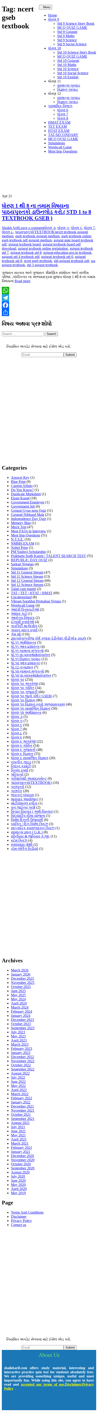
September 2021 (22, 1119)
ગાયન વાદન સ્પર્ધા (24, 630)
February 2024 (21, 1011)
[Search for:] (23, 334)
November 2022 (22, 1061)
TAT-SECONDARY (63, 135)
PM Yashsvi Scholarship (28, 552)
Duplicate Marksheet (26, 494)
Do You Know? (22, 490)
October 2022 (21, 1065)
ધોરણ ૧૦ (17, 679)
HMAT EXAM (59, 122)
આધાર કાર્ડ (19, 614)
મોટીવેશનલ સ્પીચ (24, 803)
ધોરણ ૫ (63, 228)
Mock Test (18, 527)
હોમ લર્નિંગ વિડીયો (24, 849)
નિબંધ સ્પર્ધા (19, 770)
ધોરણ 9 (53, 19)
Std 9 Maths (66, 36)
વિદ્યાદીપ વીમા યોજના (28, 816)
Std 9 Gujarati (67, 32)
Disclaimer (18, 1216)
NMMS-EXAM (22, 543)
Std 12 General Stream (27, 581)
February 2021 (21, 1147)
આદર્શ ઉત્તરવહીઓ (25, 609)
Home (52, 15)
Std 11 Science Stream (27, 576)
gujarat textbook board (24, 244)
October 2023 (21, 1024)
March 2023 (19, 1044)
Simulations (56, 143)
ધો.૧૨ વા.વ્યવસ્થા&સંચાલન (31, 675)
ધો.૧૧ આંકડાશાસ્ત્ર (25, 647)
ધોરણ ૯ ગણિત (21, 745)
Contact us (18, 1225)
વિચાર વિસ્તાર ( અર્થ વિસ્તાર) (32, 811)
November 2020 (22, 1160)
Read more (22, 281)
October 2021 (21, 1114)
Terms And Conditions (27, 1212)
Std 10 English (67, 77)
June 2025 (18, 991)
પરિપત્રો (17, 774)
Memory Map (21, 523)
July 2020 (18, 1176)
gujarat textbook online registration (43, 248)
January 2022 (20, 1102)
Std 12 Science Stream (27, 585)
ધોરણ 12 (54, 94)
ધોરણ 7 (62, 114)
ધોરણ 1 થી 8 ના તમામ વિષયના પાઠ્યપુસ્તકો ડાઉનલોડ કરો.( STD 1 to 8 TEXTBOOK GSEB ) (46, 212)
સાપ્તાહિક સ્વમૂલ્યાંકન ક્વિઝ (32, 828)
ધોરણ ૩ (50, 228)
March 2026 (19, 970)
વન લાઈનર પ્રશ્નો (23, 807)
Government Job (23, 506)
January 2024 (20, 1016)
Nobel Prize (19, 548)
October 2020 (21, 1164)
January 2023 (20, 1053)
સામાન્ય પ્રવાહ (68, 85)
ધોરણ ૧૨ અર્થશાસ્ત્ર (26, 712)
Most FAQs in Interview (28, 531)
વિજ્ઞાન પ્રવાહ (67, 89)
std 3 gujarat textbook (42, 265)
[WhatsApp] (49, 290)
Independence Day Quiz (28, 519)
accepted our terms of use (42, 1384)
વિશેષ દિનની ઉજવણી (27, 820)
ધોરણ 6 (62, 110)
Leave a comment (31, 228)
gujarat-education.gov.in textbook (67, 252)
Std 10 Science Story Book (76, 52)
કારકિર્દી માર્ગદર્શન (24, 626)
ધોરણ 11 (54, 81)
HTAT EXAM (58, 131)
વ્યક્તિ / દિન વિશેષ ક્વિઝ (29, 824)
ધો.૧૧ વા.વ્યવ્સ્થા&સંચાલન (30, 655)
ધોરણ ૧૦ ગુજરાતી (24, 692)
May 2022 (18, 1086)
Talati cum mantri (23, 589)
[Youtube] (35, 1401)
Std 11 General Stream (27, 572)
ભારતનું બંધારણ (22, 795)
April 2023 (19, 1040)
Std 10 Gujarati (68, 61)
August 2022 (20, 1073)
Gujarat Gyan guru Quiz (28, 510)
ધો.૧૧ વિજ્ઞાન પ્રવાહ (26, 659)
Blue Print (18, 482)
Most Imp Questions (62, 151)
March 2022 (19, 1094)
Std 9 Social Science (72, 44)
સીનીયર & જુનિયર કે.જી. (30, 836)
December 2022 (22, 1057)
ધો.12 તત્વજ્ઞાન (22, 667)
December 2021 (22, 1106)
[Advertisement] (49, 411)
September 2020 (22, 1168)
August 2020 (20, 1172)
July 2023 (18, 1032)
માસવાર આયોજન (24, 799)
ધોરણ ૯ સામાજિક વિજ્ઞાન (29, 758)
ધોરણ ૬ (76, 228)
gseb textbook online (76, 236)
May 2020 (18, 1185)
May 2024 (18, 999)
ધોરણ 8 (62, 118)
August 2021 (20, 1123)
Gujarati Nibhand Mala (27, 515)
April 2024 (19, 1003)
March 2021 (19, 1143)
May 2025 (18, 995)
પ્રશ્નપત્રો (17, 787)
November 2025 (22, 983)
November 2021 (22, 1110)
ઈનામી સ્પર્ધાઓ (22, 622)
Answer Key (20, 477)
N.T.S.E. (17, 539)
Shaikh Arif (10, 228)
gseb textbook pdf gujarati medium (27, 240)
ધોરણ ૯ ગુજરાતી (23, 750)
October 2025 (21, 987)
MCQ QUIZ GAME (72, 28)
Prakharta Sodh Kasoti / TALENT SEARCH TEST (48, 556)
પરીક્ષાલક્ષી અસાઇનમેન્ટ (29, 778)
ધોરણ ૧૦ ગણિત (22, 688)
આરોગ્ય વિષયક (23, 618)
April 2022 (19, 1090)
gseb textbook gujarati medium (37, 236)
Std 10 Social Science (72, 73)
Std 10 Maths (66, 65)
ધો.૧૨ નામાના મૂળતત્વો (27, 671)
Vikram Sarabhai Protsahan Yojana (36, 601)
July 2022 (18, 1077)
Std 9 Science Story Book (75, 23)
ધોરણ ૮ (7, 232)
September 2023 (22, 1028)
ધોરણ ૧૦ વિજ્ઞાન (23, 700)
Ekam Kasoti (20, 498)
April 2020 (19, 1189)
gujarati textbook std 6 (57, 257)
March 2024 (19, 1007)
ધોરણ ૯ (16, 737)
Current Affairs (22, 486)
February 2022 (21, 1098)
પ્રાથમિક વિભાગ (60, 106)
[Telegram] (49, 297)
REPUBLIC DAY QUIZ (29, 560)
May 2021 (18, 1135)
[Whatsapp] (62, 1401)
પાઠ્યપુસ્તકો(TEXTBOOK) (35, 232)
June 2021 (18, 1131)
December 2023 (22, 1020)
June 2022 (18, 1082)
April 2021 (19, 1139)
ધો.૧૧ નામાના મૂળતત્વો (27, 651)
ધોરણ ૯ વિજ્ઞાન (22, 754)
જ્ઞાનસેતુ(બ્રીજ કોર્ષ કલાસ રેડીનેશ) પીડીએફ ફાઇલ (48, 638)
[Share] (49, 312)
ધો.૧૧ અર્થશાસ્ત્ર (23, 642)
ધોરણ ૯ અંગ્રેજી (23, 741)
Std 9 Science (67, 40)
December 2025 (22, 978)
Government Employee (27, 502)
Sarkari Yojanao (22, 564)
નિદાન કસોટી (21, 766)
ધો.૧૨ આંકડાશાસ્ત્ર (25, 663)
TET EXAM (57, 127)
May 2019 (18, 1193)
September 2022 (22, 1069)
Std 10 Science (68, 69)
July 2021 (18, 1127)
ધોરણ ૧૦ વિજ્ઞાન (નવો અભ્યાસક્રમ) (38, 704)
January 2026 (20, 974)
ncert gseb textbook (38, 261)
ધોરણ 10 (54, 48)
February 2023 (21, 1049)
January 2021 (20, 1152)
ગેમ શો (16, 634)
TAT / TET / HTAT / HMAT (31, 593)
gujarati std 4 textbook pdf (20, 257)
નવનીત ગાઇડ (21, 762)
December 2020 (22, 1156)
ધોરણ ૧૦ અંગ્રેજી (24, 684)
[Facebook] (49, 305)
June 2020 (18, 1180)
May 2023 (18, 1036)
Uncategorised (21, 597)
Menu (46, 7)
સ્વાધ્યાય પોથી (22, 844)
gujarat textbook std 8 (25, 252)
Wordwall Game (60, 147)
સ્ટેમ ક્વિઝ (19, 840)
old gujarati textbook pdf (71, 261)
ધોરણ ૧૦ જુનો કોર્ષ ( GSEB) (31, 696)
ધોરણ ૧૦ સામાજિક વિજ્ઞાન (30, 708)
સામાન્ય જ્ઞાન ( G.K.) (27, 832)
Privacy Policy (21, 1221)
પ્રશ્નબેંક (16, 791)
